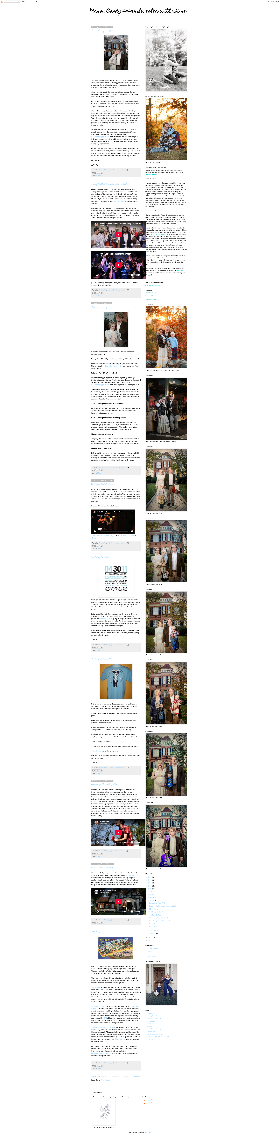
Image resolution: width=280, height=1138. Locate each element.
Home (116, 1076)
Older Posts (136, 1076)
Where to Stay (97, 932)
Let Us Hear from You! (102, 31)
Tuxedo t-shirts (97, 751)
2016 (150, 880)
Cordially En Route (100, 557)
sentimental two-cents (155, 1034)
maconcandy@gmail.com (100, 137)
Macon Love (151, 1031)
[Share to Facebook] (99, 173)
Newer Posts (96, 1076)
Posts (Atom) (105, 1080)
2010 (150, 937)
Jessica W (149, 1100)
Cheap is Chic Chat (154, 1018)
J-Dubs (99, 175)
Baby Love (151, 1013)
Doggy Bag (151, 1021)
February (153, 930)
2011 (150, 889)
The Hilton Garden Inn (99, 1006)
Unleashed (151, 1039)
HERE (105, 1018)
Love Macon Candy (154, 1029)
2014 (150, 886)
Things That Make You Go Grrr (158, 1037)
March (152, 900)
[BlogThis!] (95, 173)
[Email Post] (126, 170)
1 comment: (120, 170)
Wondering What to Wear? (103, 659)
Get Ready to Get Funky (102, 484)
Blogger (149, 1132)
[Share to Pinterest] (101, 173)
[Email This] (93, 173)
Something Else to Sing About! (105, 785)
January (153, 933)
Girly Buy (150, 1024)
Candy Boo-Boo (152, 1016)
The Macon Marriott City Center (102, 1027)
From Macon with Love (102, 868)
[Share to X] (97, 173)
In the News (151, 956)
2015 (150, 883)
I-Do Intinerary (99, 307)
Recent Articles (152, 949)
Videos (149, 951)
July (151, 891)
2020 (150, 877)
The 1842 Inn (96, 987)
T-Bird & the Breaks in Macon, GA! (103, 536)
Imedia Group (105, 619)
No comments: (120, 290)
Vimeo (93, 538)
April (151, 897)
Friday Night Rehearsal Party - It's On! (110, 184)
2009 (150, 940)
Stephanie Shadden (127, 536)
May (151, 894)
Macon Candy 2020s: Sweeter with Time (138, 11)
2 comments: (119, 851)
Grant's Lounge (118, 201)
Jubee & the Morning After (113, 366)
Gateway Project (134, 875)
